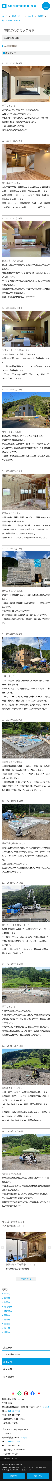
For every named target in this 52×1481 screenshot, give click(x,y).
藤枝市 (7, 1315)
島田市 (7, 1324)
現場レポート (9, 1361)
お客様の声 (8, 1376)
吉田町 (7, 1319)
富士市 (7, 1328)
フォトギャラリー (11, 1354)
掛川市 (7, 1332)
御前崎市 (8, 1306)
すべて (7, 1294)
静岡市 (7, 1302)
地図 (47, 1407)
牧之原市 (8, 1311)
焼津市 (7, 1298)
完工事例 (7, 1369)
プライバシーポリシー (28, 1467)
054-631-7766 (14, 1411)
